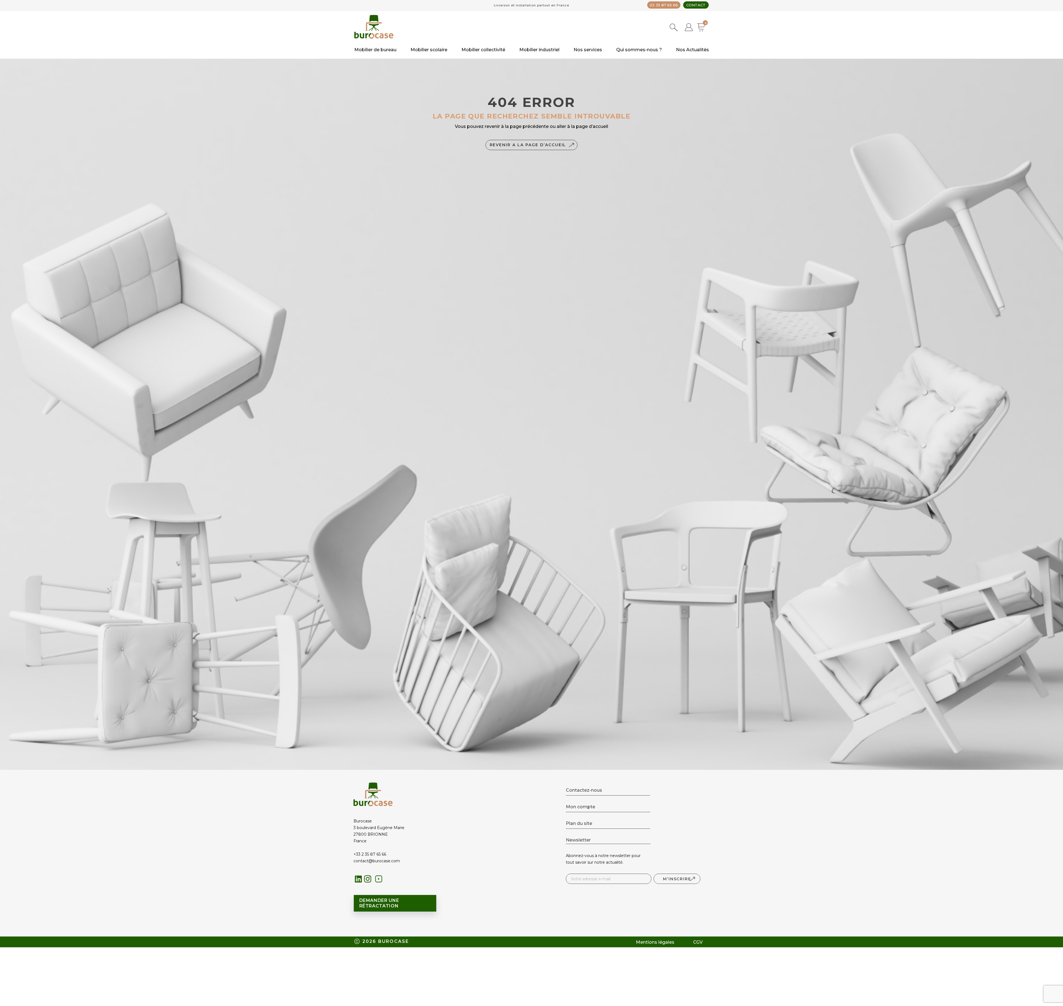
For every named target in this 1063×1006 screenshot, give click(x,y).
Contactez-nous (584, 790)
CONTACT (696, 5)
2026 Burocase (385, 941)
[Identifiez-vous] (689, 28)
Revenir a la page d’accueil (528, 144)
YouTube (380, 880)
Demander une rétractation (379, 903)
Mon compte (580, 806)
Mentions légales (655, 942)
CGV (698, 942)
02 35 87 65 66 (664, 5)
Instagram (369, 880)
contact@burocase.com (377, 860)
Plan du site (579, 823)
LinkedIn (358, 879)
